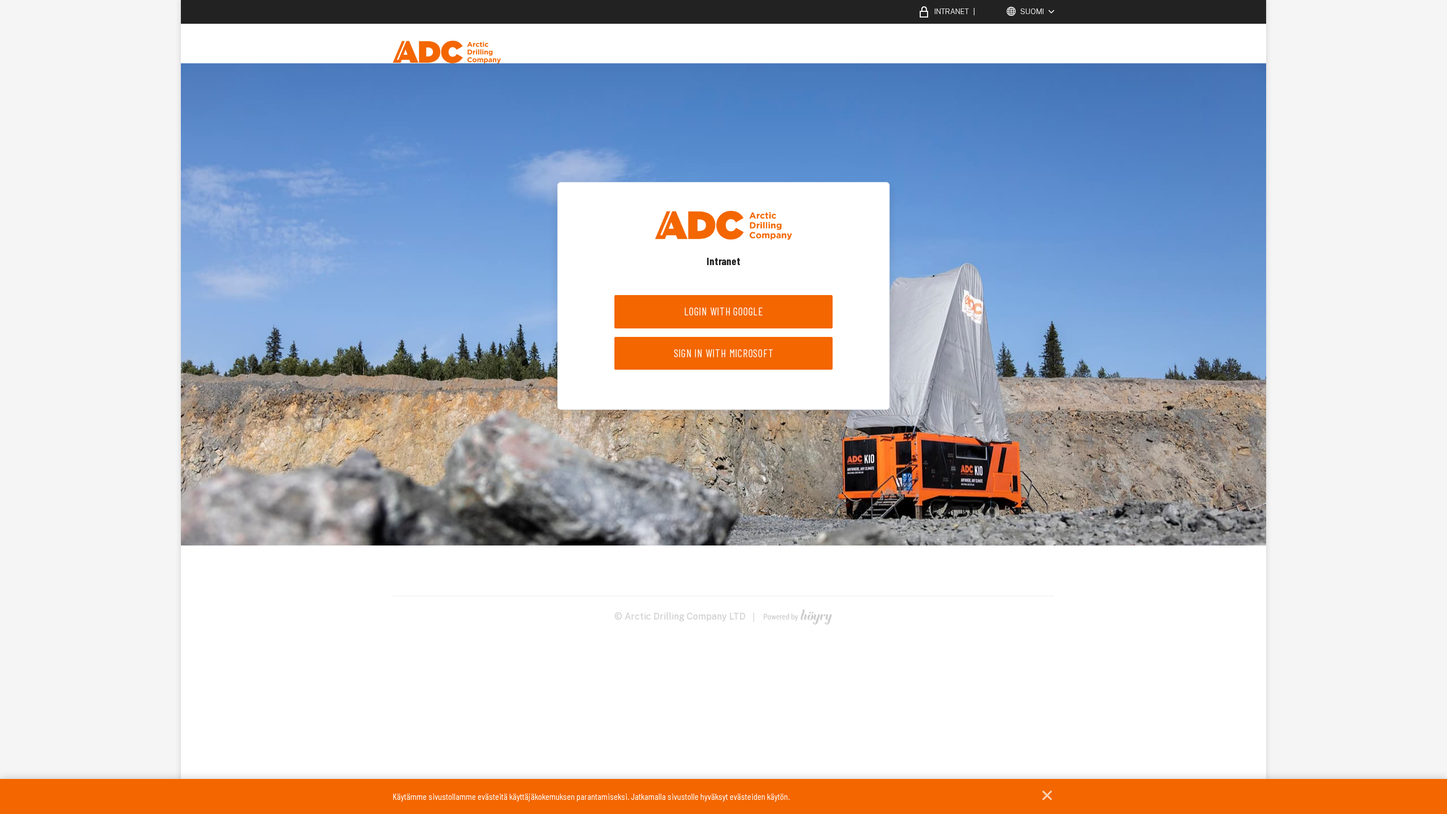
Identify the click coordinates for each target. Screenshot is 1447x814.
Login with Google (723, 311)
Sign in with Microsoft (724, 353)
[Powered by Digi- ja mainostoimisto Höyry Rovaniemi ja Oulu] (798, 614)
